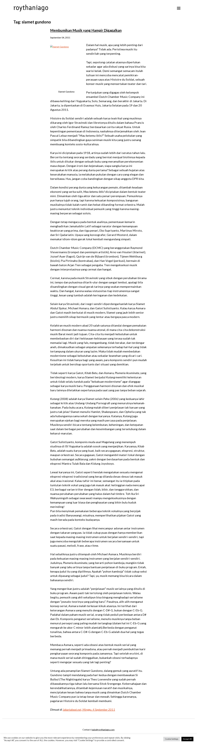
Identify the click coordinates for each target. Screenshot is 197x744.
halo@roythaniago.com (103, 729)
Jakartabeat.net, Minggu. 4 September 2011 (89, 709)
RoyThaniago (30, 7)
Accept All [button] (187, 739)
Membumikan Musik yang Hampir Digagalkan (86, 30)
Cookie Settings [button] (171, 739)
